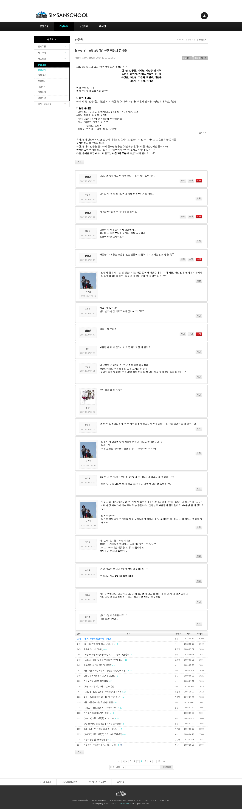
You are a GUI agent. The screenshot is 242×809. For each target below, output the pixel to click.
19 (188, 58)
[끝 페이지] (164, 761)
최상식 (177, 745)
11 (154, 761)
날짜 (189, 634)
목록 (79, 752)
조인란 (87, 309)
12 (159, 761)
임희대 (87, 231)
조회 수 (200, 634)
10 (150, 761)
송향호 (177, 649)
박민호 (88, 292)
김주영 (177, 697)
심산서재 (83, 26)
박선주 (87, 542)
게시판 (102, 26)
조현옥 (85, 58)
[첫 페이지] (119, 761)
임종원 (87, 595)
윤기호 (87, 617)
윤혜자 (87, 425)
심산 (87, 408)
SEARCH (167, 767)
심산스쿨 (44, 26)
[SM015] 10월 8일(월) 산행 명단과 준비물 (101, 50)
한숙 (87, 349)
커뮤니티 (64, 26)
